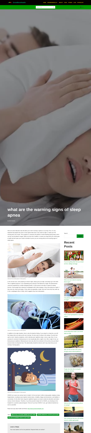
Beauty (61, 2)
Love (74, 2)
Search (66, 233)
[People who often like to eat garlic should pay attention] (73, 360)
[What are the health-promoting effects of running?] (73, 387)
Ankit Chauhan (12, 220)
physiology (80, 2)
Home (44, 2)
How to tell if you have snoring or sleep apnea (24, 414)
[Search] (53, 7)
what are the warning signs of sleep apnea (19, 417)
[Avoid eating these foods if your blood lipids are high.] (73, 324)
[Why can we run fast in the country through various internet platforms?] (73, 342)
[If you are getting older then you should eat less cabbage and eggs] (73, 255)
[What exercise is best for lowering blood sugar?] (73, 272)
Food (65, 2)
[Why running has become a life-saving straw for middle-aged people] (73, 412)
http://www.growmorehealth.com (36, 408)
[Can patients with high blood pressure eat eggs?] (73, 290)
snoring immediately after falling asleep (48, 414)
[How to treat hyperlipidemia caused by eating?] (73, 307)
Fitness (70, 2)
